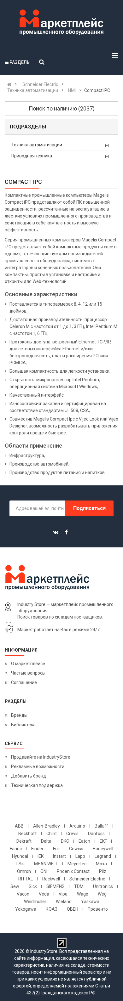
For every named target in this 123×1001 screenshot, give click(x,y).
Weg (102, 893)
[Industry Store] (61, 22)
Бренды (19, 715)
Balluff (101, 826)
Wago (82, 893)
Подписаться (89, 508)
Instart (59, 856)
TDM (79, 886)
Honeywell (103, 848)
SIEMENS (55, 886)
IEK (41, 856)
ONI (43, 871)
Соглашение (24, 682)
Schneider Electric (87, 878)
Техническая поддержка (37, 785)
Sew (14, 886)
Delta (46, 841)
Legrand (103, 856)
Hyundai (20, 856)
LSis (20, 863)
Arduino (77, 826)
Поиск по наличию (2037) (62, 108)
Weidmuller (35, 901)
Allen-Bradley (46, 826)
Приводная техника (31, 155)
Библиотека (23, 724)
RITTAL (25, 878)
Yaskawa (90, 901)
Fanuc (16, 848)
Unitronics (103, 886)
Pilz (102, 871)
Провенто (98, 909)
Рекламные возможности (37, 766)
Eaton (84, 841)
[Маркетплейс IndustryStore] (9, 84)
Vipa (63, 893)
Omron (24, 871)
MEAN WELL (46, 863)
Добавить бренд (28, 775)
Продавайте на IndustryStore (40, 757)
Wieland (64, 901)
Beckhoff (27, 833)
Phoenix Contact (73, 871)
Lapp (80, 856)
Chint (51, 833)
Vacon (23, 893)
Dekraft (24, 841)
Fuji (56, 848)
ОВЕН (72, 909)
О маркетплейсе (28, 663)
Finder (37, 848)
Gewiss (76, 848)
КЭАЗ (51, 909)
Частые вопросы (28, 673)
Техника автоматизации (36, 144)
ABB (19, 826)
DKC (65, 841)
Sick (33, 886)
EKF (103, 841)
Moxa (101, 863)
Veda (44, 893)
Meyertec (76, 863)
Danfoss (96, 833)
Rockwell (51, 878)
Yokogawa (25, 909)
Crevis (72, 833)
